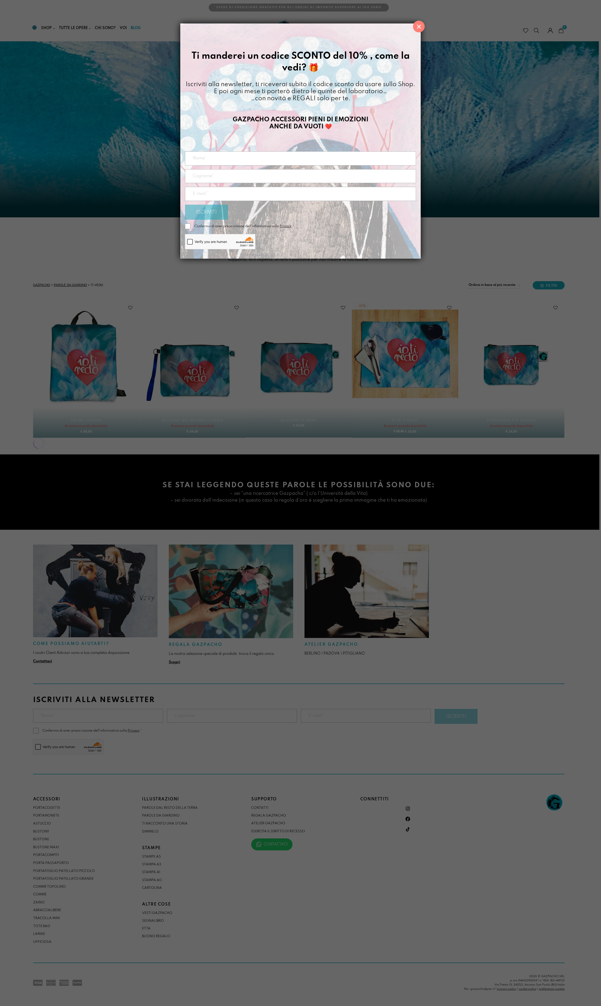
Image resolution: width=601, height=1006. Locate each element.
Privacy (285, 226)
